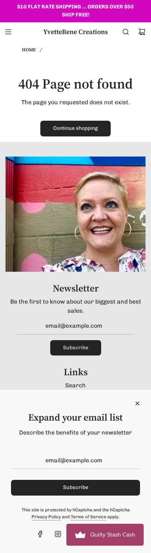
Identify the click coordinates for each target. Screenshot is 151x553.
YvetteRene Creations (75, 32)
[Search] (126, 32)
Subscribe (75, 348)
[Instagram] (58, 534)
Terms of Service (88, 516)
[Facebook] (40, 534)
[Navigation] (8, 32)
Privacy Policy (46, 516)
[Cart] (142, 32)
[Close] (137, 403)
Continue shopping (75, 128)
